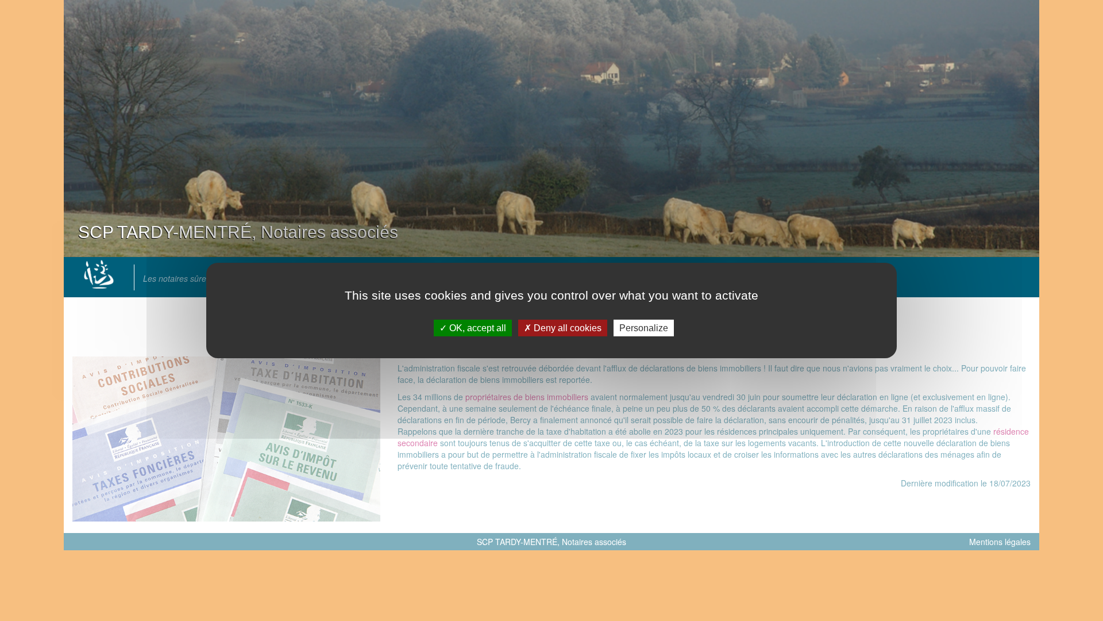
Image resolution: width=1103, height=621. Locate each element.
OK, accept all (476, 328)
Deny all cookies (566, 328)
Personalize (643, 328)
